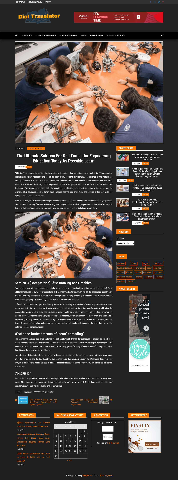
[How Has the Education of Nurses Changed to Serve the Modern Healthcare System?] (122, 217)
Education (27, 35)
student (159, 277)
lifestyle (129, 272)
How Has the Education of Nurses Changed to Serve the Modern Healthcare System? (147, 216)
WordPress (87, 475)
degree (145, 263)
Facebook (151, 2)
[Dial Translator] (16, 35)
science (139, 277)
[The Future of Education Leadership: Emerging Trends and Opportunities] (122, 202)
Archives (120, 238)
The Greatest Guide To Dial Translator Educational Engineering (84, 402)
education (28, 392)
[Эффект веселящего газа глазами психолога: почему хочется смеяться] (122, 157)
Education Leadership (125, 268)
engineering (38, 391)
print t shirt (158, 272)
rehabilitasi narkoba (124, 277)
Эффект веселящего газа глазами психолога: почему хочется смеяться (147, 157)
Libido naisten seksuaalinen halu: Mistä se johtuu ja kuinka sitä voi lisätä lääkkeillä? (147, 188)
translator (49, 392)
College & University (46, 35)
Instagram (155, 2)
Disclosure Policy (35, 2)
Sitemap (48, 2)
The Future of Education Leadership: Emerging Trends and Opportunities (147, 202)
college (134, 263)
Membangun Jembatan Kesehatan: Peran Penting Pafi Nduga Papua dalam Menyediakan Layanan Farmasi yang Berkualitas (147, 172)
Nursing (138, 272)
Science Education (116, 35)
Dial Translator (113, 443)
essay (149, 268)
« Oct (69, 460)
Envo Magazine (106, 475)
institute (120, 272)
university (130, 281)
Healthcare (158, 268)
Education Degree (68, 35)
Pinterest (163, 2)
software (149, 277)
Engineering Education (92, 35)
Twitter (159, 2)
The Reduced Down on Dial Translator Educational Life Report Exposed (43, 402)
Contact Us (20, 2)
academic (121, 263)
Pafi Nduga (147, 272)
